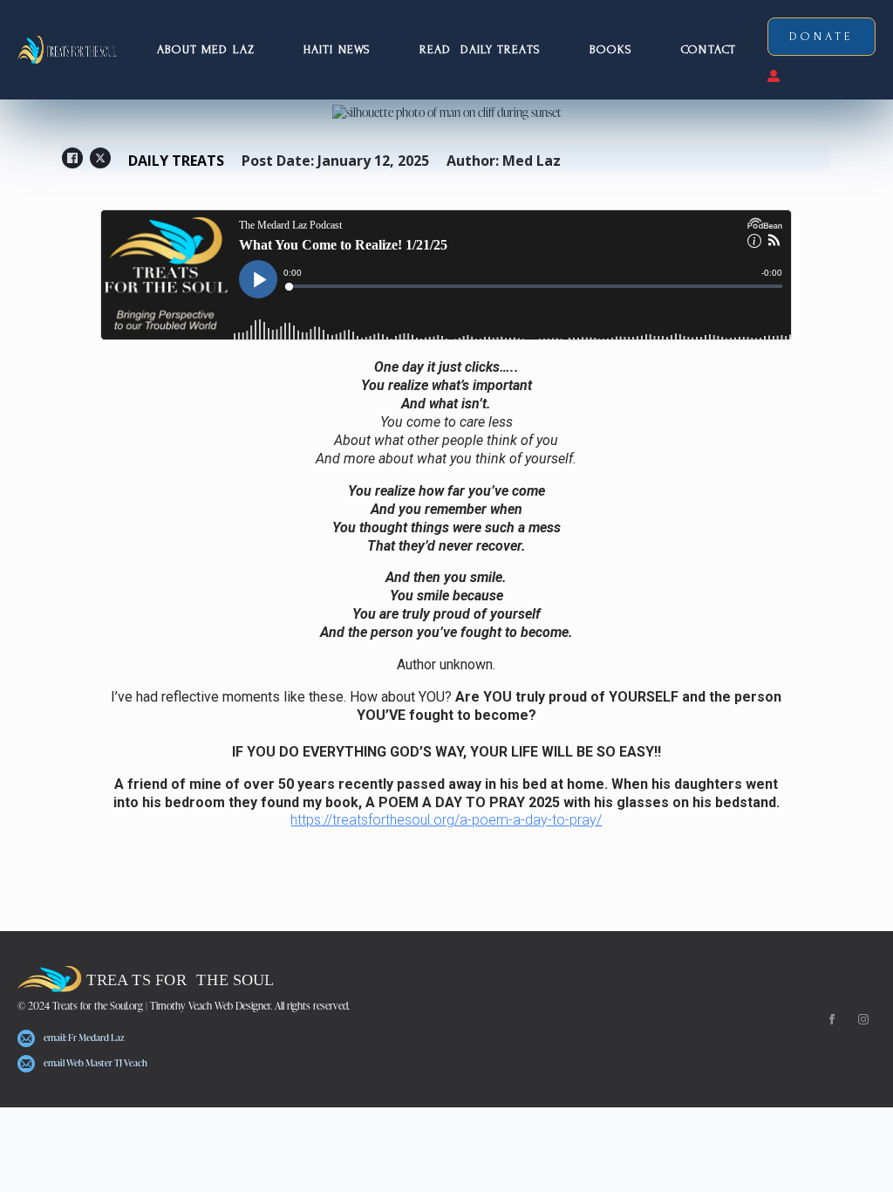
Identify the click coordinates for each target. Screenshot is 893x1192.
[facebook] (832, 1019)
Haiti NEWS (337, 49)
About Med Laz (206, 49)
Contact (708, 49)
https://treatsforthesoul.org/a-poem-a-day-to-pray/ (446, 820)
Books (611, 49)
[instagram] (863, 1019)
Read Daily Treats (480, 49)
